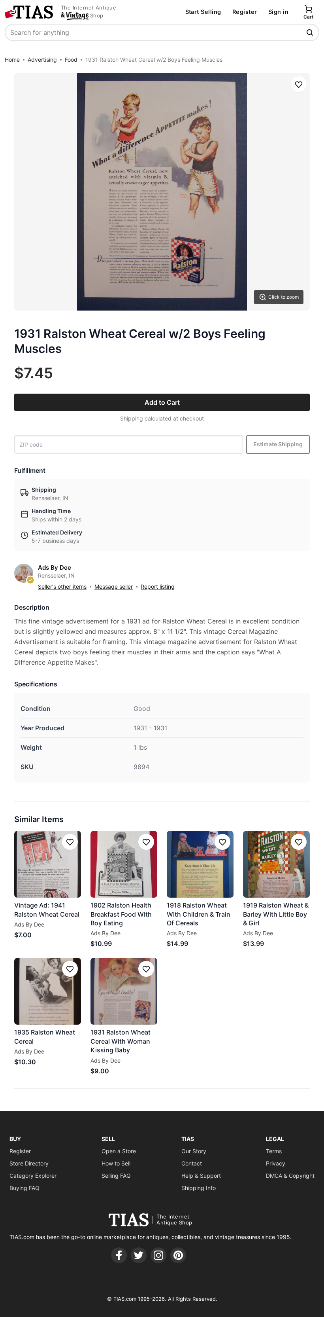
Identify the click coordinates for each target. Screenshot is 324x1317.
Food (71, 59)
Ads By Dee (54, 567)
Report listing (158, 586)
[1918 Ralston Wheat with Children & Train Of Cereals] (200, 864)
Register (244, 11)
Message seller (113, 586)
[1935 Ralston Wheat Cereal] (47, 991)
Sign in (278, 11)
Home (12, 59)
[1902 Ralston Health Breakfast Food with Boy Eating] (123, 864)
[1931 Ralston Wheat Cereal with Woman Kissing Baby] (123, 991)
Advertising (42, 59)
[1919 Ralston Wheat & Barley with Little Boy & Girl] (276, 864)
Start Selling (203, 11)
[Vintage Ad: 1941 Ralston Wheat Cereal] (47, 864)
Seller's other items (62, 586)
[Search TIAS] (310, 32)
